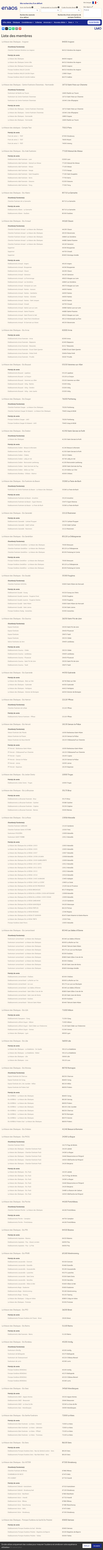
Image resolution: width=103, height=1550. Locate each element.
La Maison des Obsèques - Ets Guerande (17, 673)
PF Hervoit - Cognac (14, 756)
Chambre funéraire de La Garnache (19, 201)
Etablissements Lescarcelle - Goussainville (21, 1269)
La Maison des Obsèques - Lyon (18, 1033)
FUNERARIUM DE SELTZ (15, 1474)
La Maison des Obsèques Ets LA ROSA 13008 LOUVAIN (26, 856)
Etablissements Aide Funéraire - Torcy (20, 185)
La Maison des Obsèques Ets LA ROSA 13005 (22, 849)
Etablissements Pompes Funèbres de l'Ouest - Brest (25, 1318)
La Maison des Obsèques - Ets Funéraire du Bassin (21, 481)
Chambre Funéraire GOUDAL (17, 584)
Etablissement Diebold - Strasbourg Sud (21, 1490)
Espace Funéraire (13, 627)
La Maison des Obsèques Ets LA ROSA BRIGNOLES (24, 890)
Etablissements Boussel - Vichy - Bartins (21, 384)
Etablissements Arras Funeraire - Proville (21, 357)
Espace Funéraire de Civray (16, 1080)
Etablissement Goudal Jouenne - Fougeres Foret (23, 596)
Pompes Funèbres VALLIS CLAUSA (19, 70)
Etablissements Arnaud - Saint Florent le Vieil (22, 315)
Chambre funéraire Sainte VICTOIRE (19, 830)
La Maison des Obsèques (16, 59)
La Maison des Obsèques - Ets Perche (16, 1202)
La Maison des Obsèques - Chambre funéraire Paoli (24, 1149)
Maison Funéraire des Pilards (17, 732)
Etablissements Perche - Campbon (19, 1219)
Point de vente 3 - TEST (15, 143)
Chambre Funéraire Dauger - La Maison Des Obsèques (25, 407)
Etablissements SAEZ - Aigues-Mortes (20, 1397)
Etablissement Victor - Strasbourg (19, 1512)
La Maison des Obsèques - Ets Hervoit (16, 724)
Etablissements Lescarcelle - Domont (20, 1262)
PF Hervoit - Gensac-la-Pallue (17, 759)
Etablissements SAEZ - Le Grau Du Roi (20, 1404)
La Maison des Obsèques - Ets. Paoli (19, 1172)
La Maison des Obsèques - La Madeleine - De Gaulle (25, 1049)
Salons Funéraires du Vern (16, 642)
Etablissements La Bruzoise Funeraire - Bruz (22, 799)
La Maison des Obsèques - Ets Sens (15, 1443)
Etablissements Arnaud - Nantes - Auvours (21, 289)
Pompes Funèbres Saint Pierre (17, 923)
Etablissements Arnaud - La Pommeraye (21, 278)
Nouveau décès (59, 22)
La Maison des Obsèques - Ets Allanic (16, 193)
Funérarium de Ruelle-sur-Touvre (18, 93)
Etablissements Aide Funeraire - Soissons (21, 181)
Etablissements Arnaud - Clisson (18, 271)
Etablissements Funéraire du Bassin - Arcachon (23, 498)
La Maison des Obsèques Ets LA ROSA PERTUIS (23, 908)
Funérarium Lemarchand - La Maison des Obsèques (24, 939)
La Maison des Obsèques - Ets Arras (15, 330)
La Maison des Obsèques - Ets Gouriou (16, 618)
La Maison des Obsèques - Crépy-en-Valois (22, 1298)
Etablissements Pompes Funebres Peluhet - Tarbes (24, 1536)
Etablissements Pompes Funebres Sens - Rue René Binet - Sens (28, 1455)
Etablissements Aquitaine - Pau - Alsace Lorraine (23, 1242)
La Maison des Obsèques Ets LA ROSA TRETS (22, 919)
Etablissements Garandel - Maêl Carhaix (21, 525)
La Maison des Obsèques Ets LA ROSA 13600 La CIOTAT (26, 882)
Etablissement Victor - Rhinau (17, 1501)
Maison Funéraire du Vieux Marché (19, 740)
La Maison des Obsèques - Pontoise (19, 1302)
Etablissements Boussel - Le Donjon (19, 377)
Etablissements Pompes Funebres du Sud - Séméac (24, 1528)
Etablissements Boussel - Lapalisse (19, 373)
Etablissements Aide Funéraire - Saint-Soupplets (23, 174)
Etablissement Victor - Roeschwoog (19, 1505)
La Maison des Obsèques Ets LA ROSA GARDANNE (24, 901)
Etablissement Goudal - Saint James (19, 607)
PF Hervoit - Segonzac (15, 767)
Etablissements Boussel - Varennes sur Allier (22, 380)
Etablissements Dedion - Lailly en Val (20, 459)
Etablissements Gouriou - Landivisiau (19, 654)
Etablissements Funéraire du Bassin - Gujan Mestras (25, 502)
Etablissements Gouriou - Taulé (18, 665)
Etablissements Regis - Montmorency (20, 1291)
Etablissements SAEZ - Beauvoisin (19, 1400)
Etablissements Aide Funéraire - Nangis (20, 170)
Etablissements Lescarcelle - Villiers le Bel (21, 1284)
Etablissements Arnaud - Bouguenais (20, 267)
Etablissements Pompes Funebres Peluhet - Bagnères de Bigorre (29, 1532)
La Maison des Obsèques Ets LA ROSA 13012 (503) (24, 868)
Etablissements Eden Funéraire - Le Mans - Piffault (24, 1431)
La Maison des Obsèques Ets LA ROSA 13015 (22, 871)
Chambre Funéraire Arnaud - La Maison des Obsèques (25, 229)
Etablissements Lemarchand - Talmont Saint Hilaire (24, 1002)
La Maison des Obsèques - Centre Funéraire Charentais (25, 109)
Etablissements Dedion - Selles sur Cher (21, 470)
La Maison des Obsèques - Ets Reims (16, 1326)
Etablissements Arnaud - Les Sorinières (20, 282)
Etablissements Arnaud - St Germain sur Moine (23, 322)
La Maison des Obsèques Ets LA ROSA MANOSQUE (24, 904)
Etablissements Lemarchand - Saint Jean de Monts (24, 995)
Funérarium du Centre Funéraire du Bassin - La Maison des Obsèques (30, 490)
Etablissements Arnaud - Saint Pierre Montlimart (23, 319)
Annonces (47, 22)
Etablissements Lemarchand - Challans (20, 977)
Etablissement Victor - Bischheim (18, 1494)
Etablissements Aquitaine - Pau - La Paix (21, 1246)
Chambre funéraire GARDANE (17, 826)
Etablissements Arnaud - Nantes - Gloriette (22, 297)
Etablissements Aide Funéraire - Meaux (20, 167)
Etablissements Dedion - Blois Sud (19, 451)
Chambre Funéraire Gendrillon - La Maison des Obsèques (26, 545)
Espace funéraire (13, 631)
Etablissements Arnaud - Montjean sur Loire (22, 286)
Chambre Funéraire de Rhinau (17, 1471)
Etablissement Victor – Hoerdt (17, 1497)
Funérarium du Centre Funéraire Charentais (22, 97)
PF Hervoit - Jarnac (14, 763)
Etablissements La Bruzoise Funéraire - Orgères (23, 806)
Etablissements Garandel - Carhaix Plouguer (22, 521)
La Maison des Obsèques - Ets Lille (15, 1041)
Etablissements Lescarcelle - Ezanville (20, 1265)
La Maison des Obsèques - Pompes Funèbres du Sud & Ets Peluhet (27, 1520)
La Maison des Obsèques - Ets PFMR (16, 1253)
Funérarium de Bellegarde (16, 1354)
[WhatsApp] (13, 28)
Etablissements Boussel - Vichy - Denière (21, 388)
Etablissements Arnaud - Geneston (19, 275)
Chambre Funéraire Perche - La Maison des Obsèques (25, 1210)
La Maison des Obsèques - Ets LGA (15, 1010)
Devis (70, 22)
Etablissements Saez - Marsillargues (19, 1408)
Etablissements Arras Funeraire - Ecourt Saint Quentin (25, 349)
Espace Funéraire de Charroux (17, 1076)
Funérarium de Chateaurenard (17, 1358)
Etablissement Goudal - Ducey (18, 593)
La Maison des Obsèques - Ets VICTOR (16, 1462)
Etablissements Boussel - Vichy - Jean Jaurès (22, 391)
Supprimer (11, 248)
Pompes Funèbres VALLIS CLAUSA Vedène (21, 77)
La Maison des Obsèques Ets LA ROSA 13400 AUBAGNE (26, 879)
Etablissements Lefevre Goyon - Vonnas (21, 1029)
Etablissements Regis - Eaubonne (18, 1287)
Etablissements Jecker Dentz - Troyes (20, 783)
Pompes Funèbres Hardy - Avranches (20, 611)
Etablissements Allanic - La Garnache (20, 210)
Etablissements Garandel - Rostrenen (20, 529)
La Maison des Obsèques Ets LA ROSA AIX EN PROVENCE (26, 886)
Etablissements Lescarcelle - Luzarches (20, 1273)
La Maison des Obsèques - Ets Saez (15, 1388)
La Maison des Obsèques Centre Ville (20, 62)
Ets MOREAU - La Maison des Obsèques (21, 1096)
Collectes (38, 22)
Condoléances (27, 22)
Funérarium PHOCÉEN (15, 833)
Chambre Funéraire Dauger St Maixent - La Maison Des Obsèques (29, 411)
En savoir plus (16, 1547)
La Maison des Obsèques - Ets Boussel (16, 364)
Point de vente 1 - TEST (15, 136)
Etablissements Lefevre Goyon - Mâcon (20, 1022)
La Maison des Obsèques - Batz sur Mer (21, 681)
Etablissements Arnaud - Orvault (18, 304)
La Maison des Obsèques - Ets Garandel (17, 513)
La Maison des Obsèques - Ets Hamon (16, 700)
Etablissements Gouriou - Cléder (18, 650)
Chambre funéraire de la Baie (17, 708)
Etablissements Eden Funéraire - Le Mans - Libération (25, 1428)
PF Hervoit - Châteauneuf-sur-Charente (20, 752)
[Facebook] (3, 28)
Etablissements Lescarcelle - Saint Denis (21, 1276)
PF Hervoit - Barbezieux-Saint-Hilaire (19, 748)
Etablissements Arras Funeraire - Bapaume (22, 342)
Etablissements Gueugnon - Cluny (19, 1018)
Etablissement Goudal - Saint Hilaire (19, 604)
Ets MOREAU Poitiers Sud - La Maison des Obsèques (25, 1121)
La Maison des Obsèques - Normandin (20, 116)
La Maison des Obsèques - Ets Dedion (16, 431)
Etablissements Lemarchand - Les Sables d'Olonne (24, 988)
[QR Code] (16, 28)
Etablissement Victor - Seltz (17, 1508)
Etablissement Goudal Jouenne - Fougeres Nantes (24, 600)
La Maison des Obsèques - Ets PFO (15, 1310)
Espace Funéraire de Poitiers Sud (18, 1087)
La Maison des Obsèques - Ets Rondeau (17, 1342)
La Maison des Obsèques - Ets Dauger (16, 399)
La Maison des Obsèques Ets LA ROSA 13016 (22, 875)
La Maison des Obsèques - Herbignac (20, 688)
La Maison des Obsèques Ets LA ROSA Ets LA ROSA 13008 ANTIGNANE (31, 893)
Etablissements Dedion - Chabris (18, 455)
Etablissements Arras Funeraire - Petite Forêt (22, 353)
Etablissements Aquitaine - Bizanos (19, 1238)
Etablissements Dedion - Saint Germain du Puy (23, 466)
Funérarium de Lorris (14, 1361)
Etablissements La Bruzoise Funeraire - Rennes (23, 810)
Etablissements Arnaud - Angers (18, 264)
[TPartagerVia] (20, 28)
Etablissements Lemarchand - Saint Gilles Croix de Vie (25, 991)
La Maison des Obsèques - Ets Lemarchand (18, 930)
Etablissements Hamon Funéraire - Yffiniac (21, 717)
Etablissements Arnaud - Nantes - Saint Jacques (23, 300)
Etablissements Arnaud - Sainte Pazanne (21, 311)
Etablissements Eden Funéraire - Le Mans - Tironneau (25, 1435)
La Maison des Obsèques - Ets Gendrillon (17, 536)
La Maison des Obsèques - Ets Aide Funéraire (19, 151)
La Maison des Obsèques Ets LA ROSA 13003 (22, 846)
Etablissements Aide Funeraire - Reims (20, 1334)
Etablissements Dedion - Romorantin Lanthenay (23, 462)
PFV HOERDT (12, 1478)
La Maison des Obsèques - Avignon (15, 42)
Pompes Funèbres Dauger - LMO (18, 419)
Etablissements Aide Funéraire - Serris (20, 178)
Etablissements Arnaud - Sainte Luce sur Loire (22, 308)
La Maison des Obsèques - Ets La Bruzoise (18, 790)
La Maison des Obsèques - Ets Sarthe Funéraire (20, 1415)
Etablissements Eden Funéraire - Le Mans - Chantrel (25, 1424)
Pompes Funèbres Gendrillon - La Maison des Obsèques (26, 561)
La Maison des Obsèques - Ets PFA (15, 1230)
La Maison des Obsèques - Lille (18, 1056)
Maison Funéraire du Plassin (17, 736)
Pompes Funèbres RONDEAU (17, 1370)
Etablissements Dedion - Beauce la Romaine (22, 448)
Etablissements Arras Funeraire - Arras (20, 339)
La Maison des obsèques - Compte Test (17, 128)
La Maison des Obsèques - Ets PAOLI (16, 1137)
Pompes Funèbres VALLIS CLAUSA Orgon (21, 73)
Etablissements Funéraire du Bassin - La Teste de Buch (25, 505)
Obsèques (16, 22)
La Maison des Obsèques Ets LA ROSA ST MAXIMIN (24, 915)
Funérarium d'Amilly (14, 1350)
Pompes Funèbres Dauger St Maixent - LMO (22, 423)
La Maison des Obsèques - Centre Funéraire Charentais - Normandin (28, 85)
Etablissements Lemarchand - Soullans (20, 999)
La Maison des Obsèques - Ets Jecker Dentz (18, 774)
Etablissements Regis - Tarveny (18, 1295)
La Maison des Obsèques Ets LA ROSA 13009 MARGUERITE (27, 860)
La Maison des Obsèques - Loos (18, 1060)
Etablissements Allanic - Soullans (18, 213)
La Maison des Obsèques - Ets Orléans (16, 1129)
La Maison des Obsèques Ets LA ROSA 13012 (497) (24, 864)
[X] (6, 28)
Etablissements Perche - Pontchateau (20, 1222)
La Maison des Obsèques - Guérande (20, 685)
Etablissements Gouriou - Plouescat (19, 658)
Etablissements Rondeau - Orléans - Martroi (22, 473)
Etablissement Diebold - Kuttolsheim (20, 1486)
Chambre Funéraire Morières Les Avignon (21, 50)
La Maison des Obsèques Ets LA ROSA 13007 (22, 853)
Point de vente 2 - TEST (15, 140)
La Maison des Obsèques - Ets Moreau (16, 1068)
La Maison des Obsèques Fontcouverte (20, 66)
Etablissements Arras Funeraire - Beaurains (22, 346)
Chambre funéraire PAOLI (16, 1145)
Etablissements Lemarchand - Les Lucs (20, 984)
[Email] (10, 28)
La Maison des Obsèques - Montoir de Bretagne (23, 692)
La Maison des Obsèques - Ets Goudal (16, 576)
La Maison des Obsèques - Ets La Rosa (16, 818)
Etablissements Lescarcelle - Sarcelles (20, 1280)
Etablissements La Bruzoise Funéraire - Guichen (23, 803)
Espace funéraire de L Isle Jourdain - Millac (22, 1084)
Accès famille (94, 22)
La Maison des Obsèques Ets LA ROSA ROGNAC (23, 912)
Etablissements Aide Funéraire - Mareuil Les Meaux (24, 163)
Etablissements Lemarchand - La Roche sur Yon (23, 980)
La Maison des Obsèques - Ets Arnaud (16, 221)
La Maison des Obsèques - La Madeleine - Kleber (23, 1053)
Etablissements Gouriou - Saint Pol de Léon (22, 661)
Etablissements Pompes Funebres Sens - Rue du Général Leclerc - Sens (31, 1451)
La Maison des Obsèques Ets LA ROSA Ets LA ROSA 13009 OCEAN (29, 897)
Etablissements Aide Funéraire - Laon (20, 159)
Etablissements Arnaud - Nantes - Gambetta (22, 293)
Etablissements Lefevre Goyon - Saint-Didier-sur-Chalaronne (27, 1026)
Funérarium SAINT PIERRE (16, 837)
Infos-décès (7, 22)
